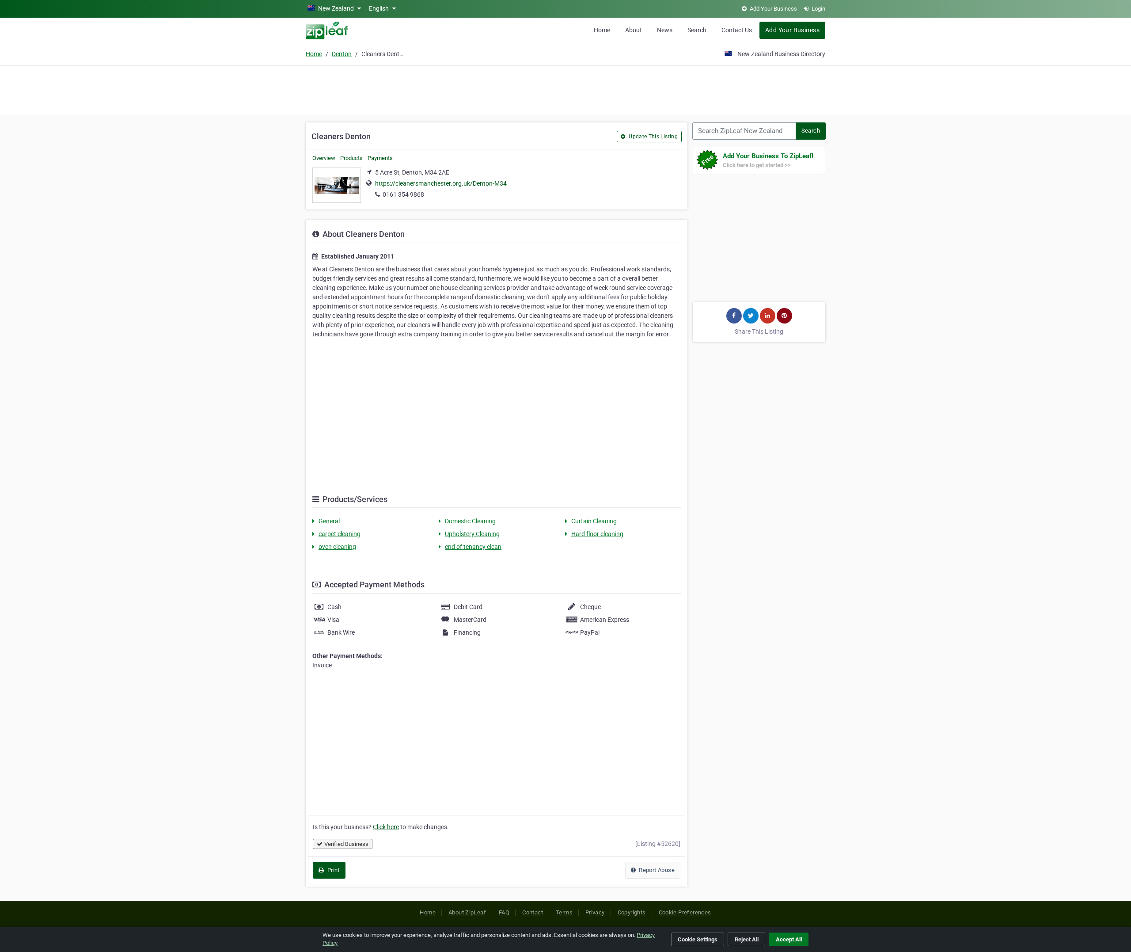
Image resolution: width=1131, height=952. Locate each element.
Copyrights (632, 912)
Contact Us (736, 30)
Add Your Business (792, 30)
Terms (564, 912)
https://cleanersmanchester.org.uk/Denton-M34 (441, 183)
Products (351, 158)
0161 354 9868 (403, 194)
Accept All (789, 939)
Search (696, 30)
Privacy (595, 912)
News (664, 30)
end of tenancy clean (473, 546)
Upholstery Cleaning (472, 533)
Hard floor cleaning (597, 533)
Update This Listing (652, 136)
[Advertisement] (565, 89)
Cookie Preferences (685, 912)
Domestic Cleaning (470, 521)
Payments (380, 158)
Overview (323, 158)
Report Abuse (656, 870)
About (633, 30)
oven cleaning (337, 546)
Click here (386, 826)
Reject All (747, 939)
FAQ (504, 912)
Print (332, 870)
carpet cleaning (340, 533)
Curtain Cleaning (594, 521)
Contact (532, 912)
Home (602, 30)
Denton (342, 53)
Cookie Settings (697, 939)
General (329, 521)
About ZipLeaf (467, 912)
